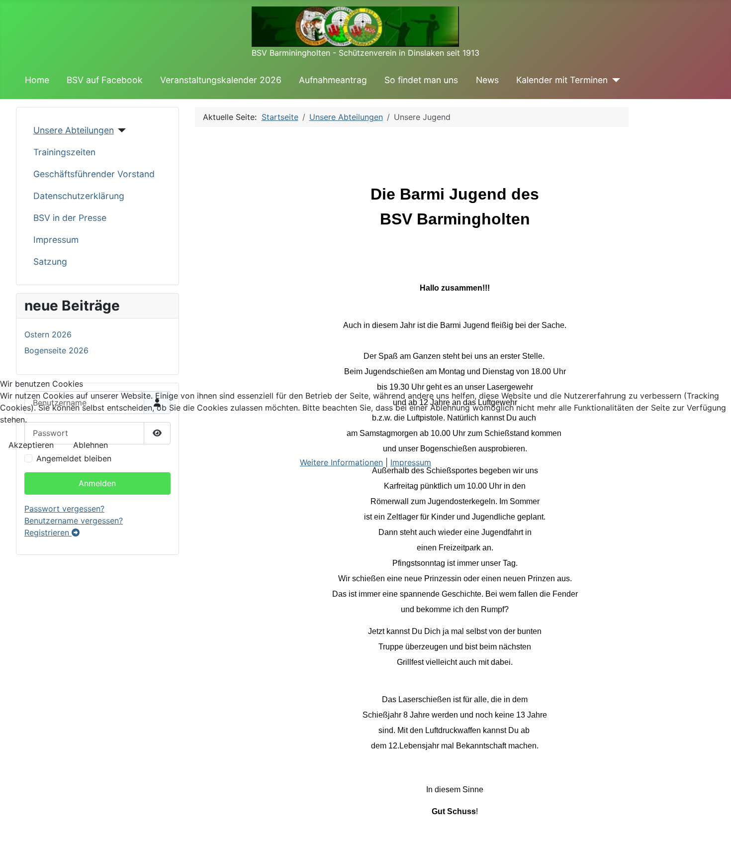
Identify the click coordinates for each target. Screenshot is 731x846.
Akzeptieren (31, 445)
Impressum (410, 462)
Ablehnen (90, 445)
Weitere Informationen (341, 462)
